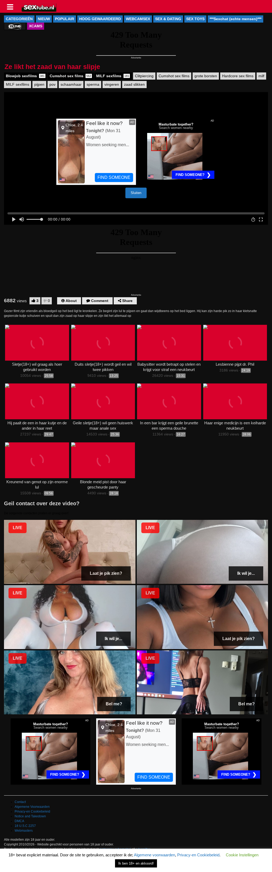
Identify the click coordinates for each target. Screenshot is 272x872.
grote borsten (205, 76)
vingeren (111, 84)
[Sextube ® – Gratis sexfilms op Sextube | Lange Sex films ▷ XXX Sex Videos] (39, 7)
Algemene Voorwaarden (32, 807)
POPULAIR (64, 19)
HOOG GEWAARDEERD (100, 19)
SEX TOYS (195, 19)
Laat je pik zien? (106, 573)
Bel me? (114, 704)
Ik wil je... (246, 573)
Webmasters (24, 830)
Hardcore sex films (237, 76)
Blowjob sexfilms (25, 76)
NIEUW (44, 19)
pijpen (39, 84)
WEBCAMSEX (138, 19)
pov (52, 84)
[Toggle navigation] (12, 6)
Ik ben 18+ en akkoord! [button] (136, 863)
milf (261, 76)
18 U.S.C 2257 (25, 826)
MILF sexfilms (112, 76)
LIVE (17, 527)
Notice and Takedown (30, 816)
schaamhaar (71, 84)
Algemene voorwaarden (154, 855)
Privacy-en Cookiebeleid (32, 811)
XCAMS (35, 26)
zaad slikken (134, 84)
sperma (93, 84)
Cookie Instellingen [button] (242, 855)
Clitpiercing (144, 76)
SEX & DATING (168, 19)
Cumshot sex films (70, 76)
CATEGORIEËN (19, 19)
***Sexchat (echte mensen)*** (235, 19)
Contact (20, 802)
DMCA (19, 821)
